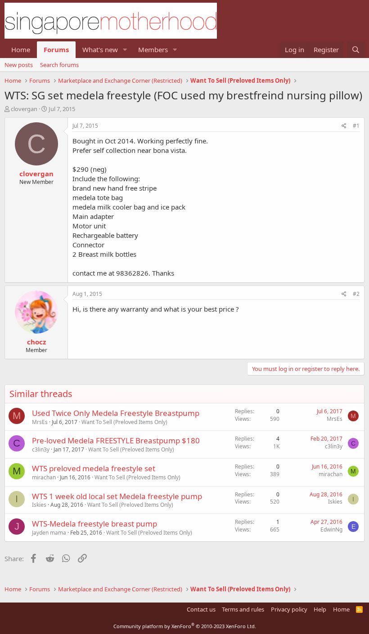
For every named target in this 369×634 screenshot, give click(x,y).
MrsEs (40, 422)
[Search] (355, 49)
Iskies (39, 505)
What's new (100, 49)
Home (20, 49)
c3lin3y (41, 449)
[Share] (344, 126)
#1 (356, 125)
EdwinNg (331, 529)
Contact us (201, 609)
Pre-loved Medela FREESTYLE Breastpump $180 (116, 440)
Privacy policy (289, 609)
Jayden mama (49, 532)
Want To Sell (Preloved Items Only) (124, 422)
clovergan (24, 109)
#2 (356, 294)
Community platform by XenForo (184, 626)
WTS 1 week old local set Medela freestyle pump (117, 496)
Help (320, 609)
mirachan (44, 477)
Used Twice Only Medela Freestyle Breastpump (115, 413)
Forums (56, 49)
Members (153, 49)
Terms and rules (243, 609)
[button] (125, 49)
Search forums (59, 65)
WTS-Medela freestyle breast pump (94, 523)
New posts (18, 65)
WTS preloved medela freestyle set (93, 468)
